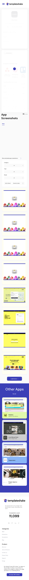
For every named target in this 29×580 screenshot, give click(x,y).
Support (4, 558)
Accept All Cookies (14, 574)
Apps (3, 531)
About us (4, 547)
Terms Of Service (6, 549)
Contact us (4, 552)
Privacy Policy (5, 555)
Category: (6, 162)
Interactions (4, 534)
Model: (5, 175)
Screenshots (5, 537)
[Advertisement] (14, 141)
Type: (5, 168)
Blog (3, 540)
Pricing (3, 561)
